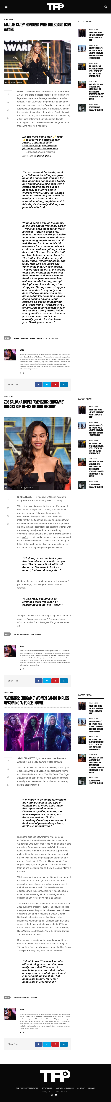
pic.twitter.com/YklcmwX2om (40, 148)
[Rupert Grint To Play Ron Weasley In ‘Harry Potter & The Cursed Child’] (82, 33)
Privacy (91, 1088)
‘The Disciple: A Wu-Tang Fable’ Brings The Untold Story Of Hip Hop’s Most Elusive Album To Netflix (96, 71)
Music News (8, 19)
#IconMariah (49, 145)
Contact (81, 1088)
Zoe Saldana (36, 634)
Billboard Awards (21, 338)
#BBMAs (49, 139)
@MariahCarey (31, 145)
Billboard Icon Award (38, 338)
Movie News (93, 29)
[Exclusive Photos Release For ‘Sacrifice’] (82, 107)
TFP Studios (47, 1088)
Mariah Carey (54, 338)
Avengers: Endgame (21, 634)
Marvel (34, 997)
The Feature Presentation (27, 1088)
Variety (25, 537)
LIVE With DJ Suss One (65, 1088)
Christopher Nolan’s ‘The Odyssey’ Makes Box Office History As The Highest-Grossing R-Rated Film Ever (96, 53)
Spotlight (93, 81)
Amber (22, 350)
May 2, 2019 (44, 156)
